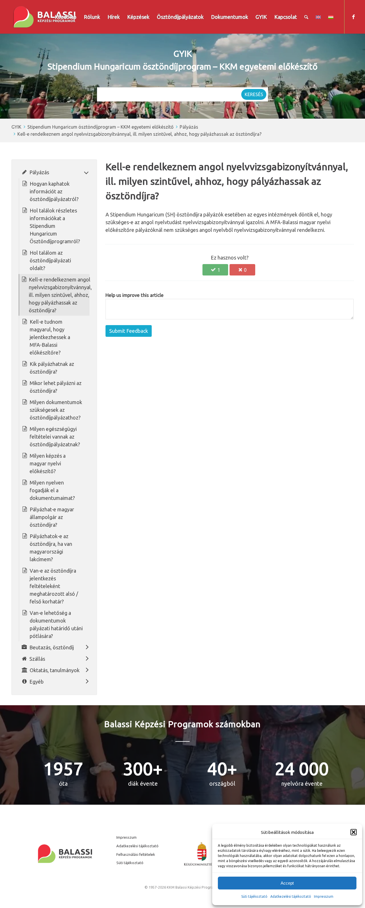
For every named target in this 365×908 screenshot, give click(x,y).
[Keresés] (306, 17)
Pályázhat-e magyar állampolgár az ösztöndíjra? (52, 517)
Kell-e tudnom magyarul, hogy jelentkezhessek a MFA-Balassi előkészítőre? (50, 337)
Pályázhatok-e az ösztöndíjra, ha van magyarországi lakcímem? (51, 547)
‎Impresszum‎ (323, 896)
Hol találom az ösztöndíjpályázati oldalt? (50, 260)
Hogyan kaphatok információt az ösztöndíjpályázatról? (54, 191)
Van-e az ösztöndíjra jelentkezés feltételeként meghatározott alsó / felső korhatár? (54, 586)
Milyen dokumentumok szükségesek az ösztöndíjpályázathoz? (56, 409)
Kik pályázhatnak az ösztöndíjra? (52, 367)
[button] (353, 832)
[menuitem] (65, 17)
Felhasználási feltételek (135, 854)
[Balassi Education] (44, 17)
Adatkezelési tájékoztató (290, 896)
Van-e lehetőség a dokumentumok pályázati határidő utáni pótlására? (56, 624)
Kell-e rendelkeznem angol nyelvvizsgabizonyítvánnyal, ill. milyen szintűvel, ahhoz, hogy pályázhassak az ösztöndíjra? (139, 134)
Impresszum (126, 837)
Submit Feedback (128, 331)
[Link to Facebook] (353, 16)
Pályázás (189, 126)
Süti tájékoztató (254, 896)
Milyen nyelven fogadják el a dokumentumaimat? (52, 490)
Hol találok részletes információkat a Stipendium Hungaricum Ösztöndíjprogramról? (55, 226)
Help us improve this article (135, 295)
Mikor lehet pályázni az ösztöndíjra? (56, 387)
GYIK (16, 126)
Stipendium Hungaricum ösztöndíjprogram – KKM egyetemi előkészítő (100, 126)
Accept (287, 883)
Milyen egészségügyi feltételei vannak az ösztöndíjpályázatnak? (55, 436)
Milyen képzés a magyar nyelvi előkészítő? (48, 463)
